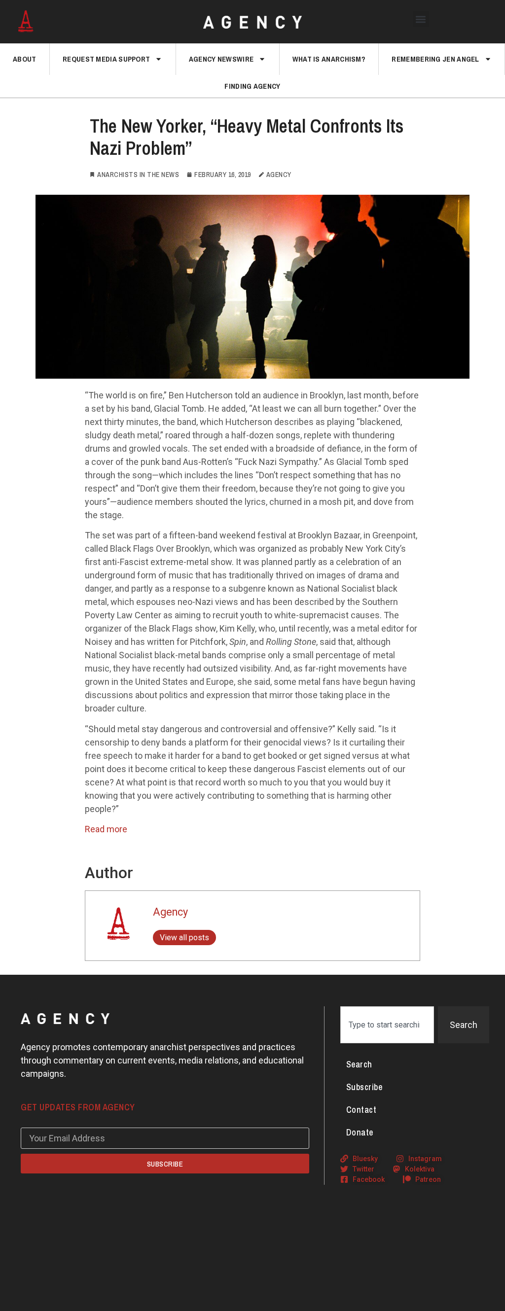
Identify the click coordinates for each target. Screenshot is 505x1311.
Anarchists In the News (138, 174)
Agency (170, 912)
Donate (359, 1132)
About (24, 59)
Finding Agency (252, 86)
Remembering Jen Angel (435, 59)
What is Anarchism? (328, 59)
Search (359, 1064)
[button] (421, 19)
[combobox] (387, 1024)
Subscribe (364, 1087)
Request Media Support (106, 59)
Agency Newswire (221, 59)
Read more (106, 829)
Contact (361, 1109)
